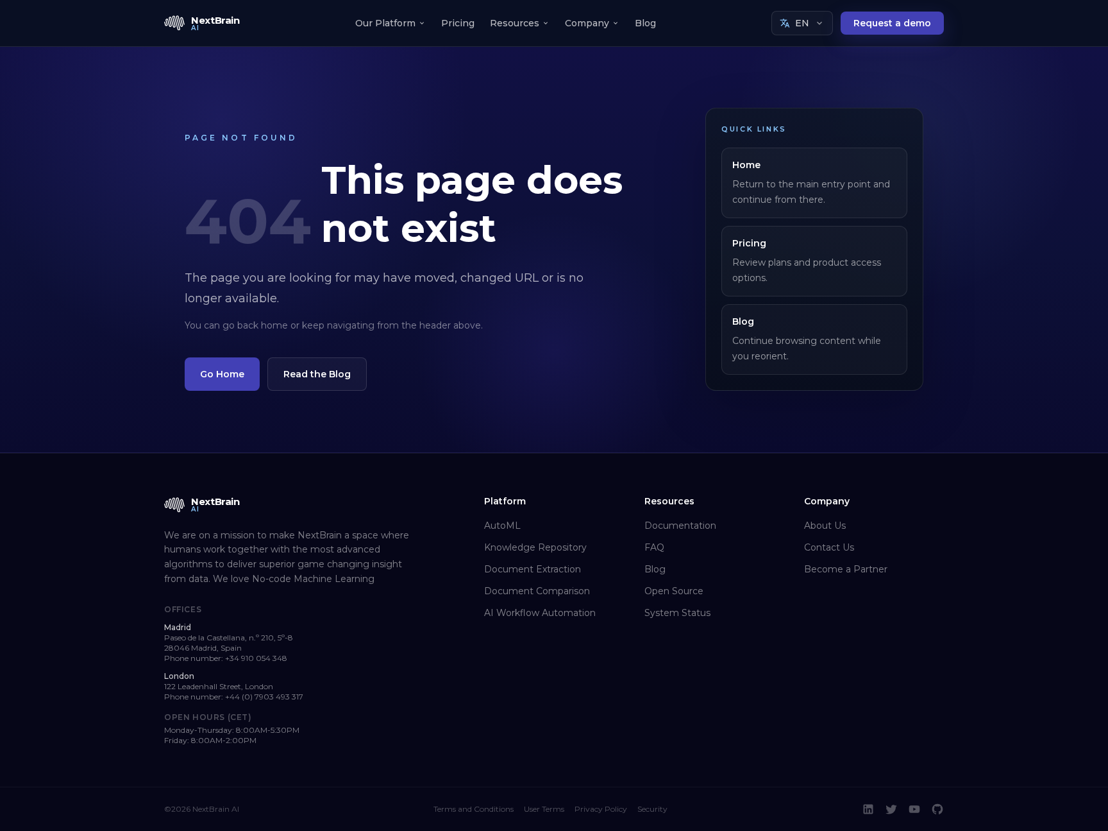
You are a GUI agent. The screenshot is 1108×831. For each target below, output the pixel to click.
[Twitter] (891, 809)
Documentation (680, 525)
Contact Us (829, 547)
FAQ (654, 547)
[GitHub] (937, 809)
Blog (645, 23)
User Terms (544, 809)
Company (587, 23)
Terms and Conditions (473, 809)
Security (652, 809)
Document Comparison (537, 591)
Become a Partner (845, 569)
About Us (825, 525)
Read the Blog (317, 374)
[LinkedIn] (868, 809)
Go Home (222, 374)
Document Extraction (532, 569)
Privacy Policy (601, 809)
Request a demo (892, 23)
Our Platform (385, 23)
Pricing (457, 23)
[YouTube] (914, 809)
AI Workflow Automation (540, 613)
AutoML (502, 525)
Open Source (673, 591)
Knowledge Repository (535, 547)
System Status (677, 613)
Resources (514, 23)
